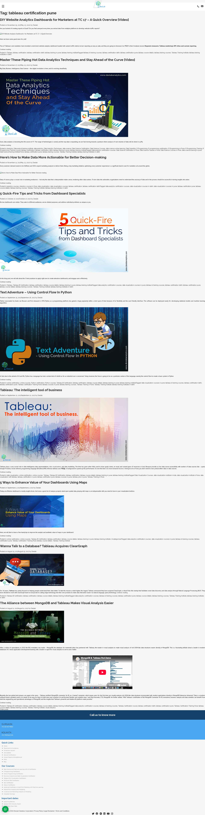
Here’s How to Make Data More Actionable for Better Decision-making (53, 157)
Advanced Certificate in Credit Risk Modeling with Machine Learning (23, 787)
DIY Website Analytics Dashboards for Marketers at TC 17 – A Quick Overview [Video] (64, 20)
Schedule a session (9, 750)
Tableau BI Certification (21, 285)
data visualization (44, 186)
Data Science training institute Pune (12, 152)
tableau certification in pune (27, 477)
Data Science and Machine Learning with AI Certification (20, 769)
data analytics (38, 148)
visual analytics (50, 707)
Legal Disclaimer (49, 811)
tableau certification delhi (35, 53)
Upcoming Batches (9, 801)
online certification (13, 383)
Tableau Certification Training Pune (30, 384)
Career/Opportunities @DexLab (13, 757)
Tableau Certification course (128, 706)
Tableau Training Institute (180, 53)
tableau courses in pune (50, 384)
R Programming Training (193, 148)
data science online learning (115, 148)
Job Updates (7, 752)
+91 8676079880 (7, 727)
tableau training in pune (53, 53)
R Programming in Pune (176, 148)
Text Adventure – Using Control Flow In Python (36, 292)
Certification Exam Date (10, 806)
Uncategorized (116, 539)
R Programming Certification (12, 771)
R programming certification (158, 148)
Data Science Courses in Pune (171, 150)
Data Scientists (131, 148)
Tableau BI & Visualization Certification (15, 778)
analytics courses (13, 186)
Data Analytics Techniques (53, 148)
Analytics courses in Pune (28, 186)
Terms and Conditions (62, 811)
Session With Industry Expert (12, 804)
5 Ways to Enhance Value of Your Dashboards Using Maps (43, 482)
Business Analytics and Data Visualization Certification (19, 776)
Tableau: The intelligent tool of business (31, 390)
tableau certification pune (129, 53)
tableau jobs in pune (80, 477)
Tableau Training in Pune (85, 384)
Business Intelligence (125, 469)
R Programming (142, 148)
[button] (5, 809)
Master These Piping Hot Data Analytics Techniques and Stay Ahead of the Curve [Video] (67, 60)
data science (67, 148)
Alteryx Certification (9, 785)
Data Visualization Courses (144, 475)
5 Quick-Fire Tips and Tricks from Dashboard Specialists (43, 193)
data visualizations (55, 467)
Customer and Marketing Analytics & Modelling (17, 791)
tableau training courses (162, 53)
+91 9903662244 (7, 735)
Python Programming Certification (13, 774)
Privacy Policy (38, 811)
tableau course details (146, 53)
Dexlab (35, 25)
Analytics (10, 148)
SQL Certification (8, 782)
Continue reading (5, 49)
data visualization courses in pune (165, 186)
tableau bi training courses (93, 53)
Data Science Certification (80, 148)
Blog (5, 761)
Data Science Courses (97, 148)
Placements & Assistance (11, 748)
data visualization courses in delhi (141, 186)
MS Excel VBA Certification (11, 780)
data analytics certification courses (104, 150)
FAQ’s (5, 759)
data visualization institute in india (165, 475)
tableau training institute (70, 53)
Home (5, 746)
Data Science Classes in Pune (150, 150)
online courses (25, 383)
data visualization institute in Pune (188, 475)
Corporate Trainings (9, 794)
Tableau (9, 53)
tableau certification (19, 53)
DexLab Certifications (10, 755)
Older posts (4, 709)
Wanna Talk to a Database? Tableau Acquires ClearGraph (43, 546)
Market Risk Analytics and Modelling (14, 789)
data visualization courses (59, 186)
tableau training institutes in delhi (89, 152)
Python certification (37, 383)
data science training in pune (192, 150)
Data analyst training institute (23, 148)
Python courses (50, 383)
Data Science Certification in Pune (127, 150)
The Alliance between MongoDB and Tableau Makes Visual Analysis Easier (57, 603)
